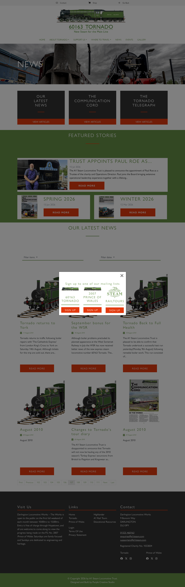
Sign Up (70, 310)
